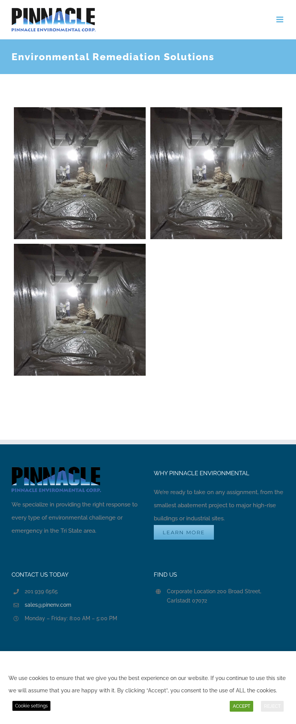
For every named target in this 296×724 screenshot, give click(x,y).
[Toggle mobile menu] (280, 19)
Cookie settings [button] (31, 706)
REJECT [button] (272, 706)
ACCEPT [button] (241, 706)
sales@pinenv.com (48, 605)
